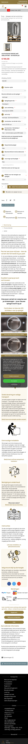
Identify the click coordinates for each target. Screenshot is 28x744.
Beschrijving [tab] (7, 225)
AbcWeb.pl (12, 742)
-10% (8, 10)
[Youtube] (25, 742)
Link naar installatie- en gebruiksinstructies (14, 545)
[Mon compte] (18, 6)
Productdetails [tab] (8, 228)
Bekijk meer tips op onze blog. (14, 505)
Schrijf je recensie (9, 205)
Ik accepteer (14, 381)
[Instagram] (20, 742)
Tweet (10, 200)
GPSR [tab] (5, 231)
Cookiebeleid (14, 384)
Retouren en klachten (14, 617)
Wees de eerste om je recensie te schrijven (15, 663)
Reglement (14, 612)
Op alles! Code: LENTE (15, 10)
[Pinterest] (23, 742)
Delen (6, 200)
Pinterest (14, 200)
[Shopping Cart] (22, 6)
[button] (14, 6)
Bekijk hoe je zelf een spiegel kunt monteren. (14, 460)
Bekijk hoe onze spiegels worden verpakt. (14, 419)
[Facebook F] (18, 742)
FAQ (14, 622)
